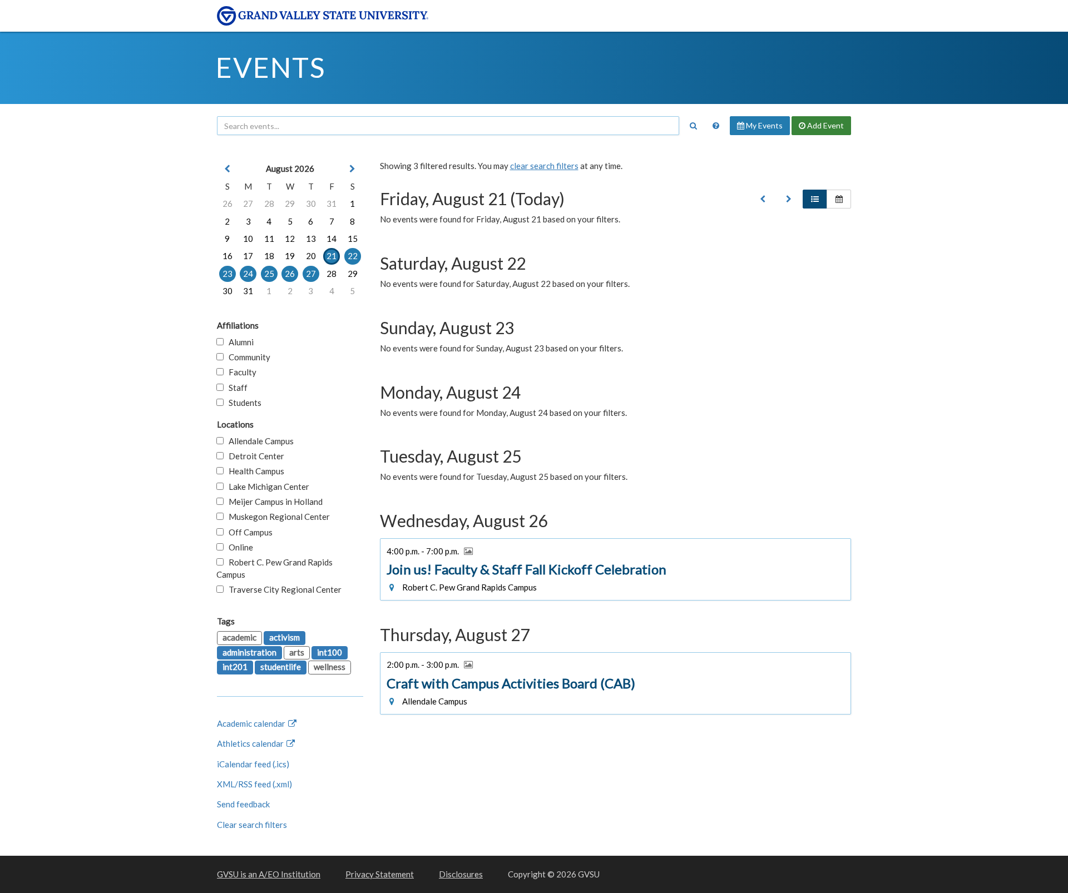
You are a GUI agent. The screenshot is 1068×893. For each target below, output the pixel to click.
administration (249, 652)
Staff (236, 388)
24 (248, 274)
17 (248, 256)
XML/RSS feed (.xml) (254, 784)
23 (227, 274)
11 (269, 239)
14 (332, 239)
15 (353, 239)
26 (227, 204)
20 (311, 256)
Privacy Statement (379, 874)
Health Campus (254, 471)
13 (311, 239)
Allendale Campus (259, 441)
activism (284, 637)
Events (270, 67)
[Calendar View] (839, 199)
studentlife (280, 667)
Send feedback (243, 804)
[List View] (815, 199)
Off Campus (248, 532)
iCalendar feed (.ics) (253, 764)
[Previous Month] (227, 169)
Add (824, 125)
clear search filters (544, 166)
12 (290, 239)
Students (242, 403)
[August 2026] (762, 199)
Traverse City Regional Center (283, 589)
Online (238, 547)
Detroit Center (254, 456)
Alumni (239, 342)
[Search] (693, 125)
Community (247, 357)
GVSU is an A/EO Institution (268, 874)
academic (239, 637)
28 (269, 204)
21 (332, 256)
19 (290, 256)
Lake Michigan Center (266, 487)
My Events (763, 125)
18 (269, 256)
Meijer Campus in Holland (273, 502)
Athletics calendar (251, 743)
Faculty (240, 372)
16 (227, 256)
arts (296, 652)
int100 (329, 652)
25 (269, 274)
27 (248, 204)
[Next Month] (352, 169)
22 (353, 256)
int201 (235, 667)
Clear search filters (252, 825)
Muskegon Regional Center (277, 517)
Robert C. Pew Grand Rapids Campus (274, 568)
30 (311, 204)
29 (290, 204)
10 (248, 239)
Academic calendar (252, 723)
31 (332, 204)
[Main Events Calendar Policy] (716, 125)
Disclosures (461, 874)
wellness (329, 667)
